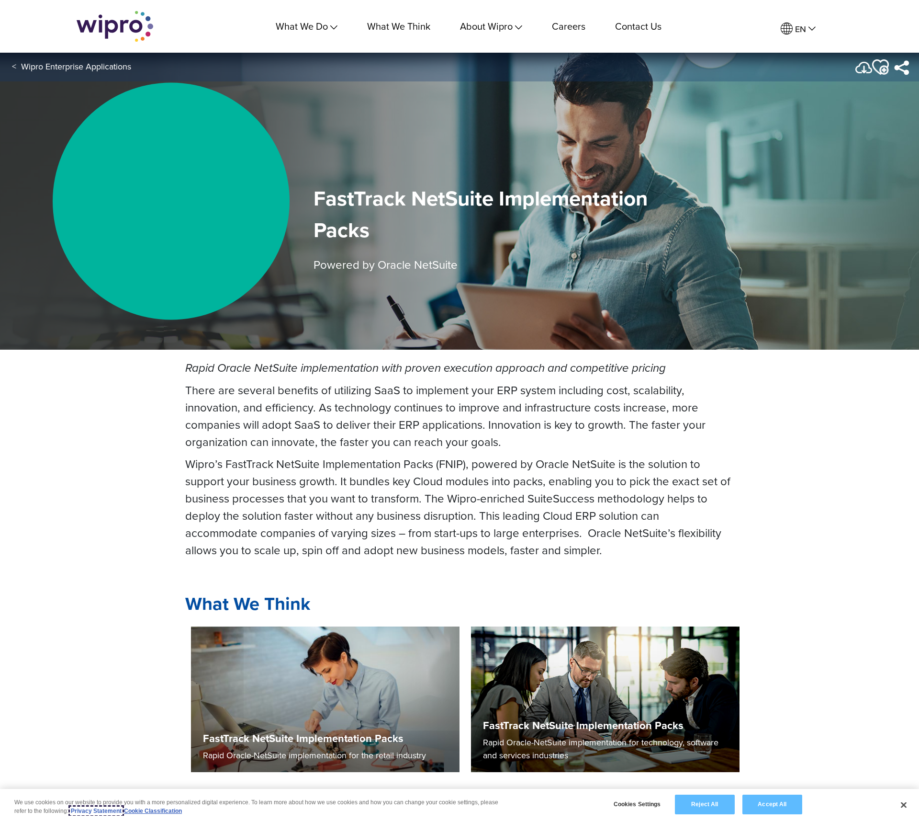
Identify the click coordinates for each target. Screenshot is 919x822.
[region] (459, 805)
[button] (879, 67)
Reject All (704, 804)
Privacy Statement (96, 811)
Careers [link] (568, 26)
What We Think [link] (398, 26)
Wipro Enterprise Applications (76, 66)
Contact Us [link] (638, 26)
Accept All (772, 804)
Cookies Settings (637, 804)
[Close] (903, 804)
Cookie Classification (153, 811)
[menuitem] (798, 29)
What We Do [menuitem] (302, 26)
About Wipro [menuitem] (486, 26)
